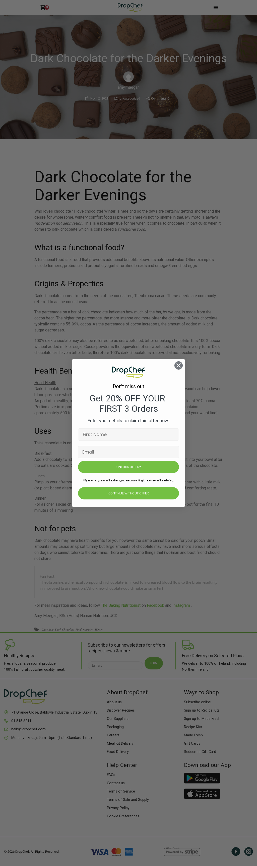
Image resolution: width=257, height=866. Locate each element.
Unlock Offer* (128, 467)
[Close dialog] (178, 365)
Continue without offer (128, 493)
